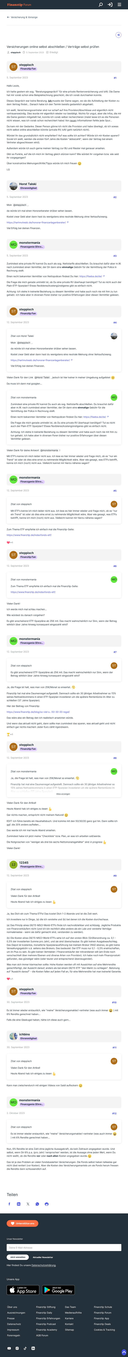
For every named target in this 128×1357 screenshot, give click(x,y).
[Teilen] (118, 35)
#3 (115, 255)
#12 (114, 1113)
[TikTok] (25, 1348)
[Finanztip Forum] (19, 5)
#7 (115, 652)
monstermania (50, 450)
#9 (115, 875)
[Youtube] (9, 1348)
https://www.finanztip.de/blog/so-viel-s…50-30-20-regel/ (38, 711)
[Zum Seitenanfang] (124, 1352)
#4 (115, 322)
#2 (115, 197)
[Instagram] (17, 1348)
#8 (115, 758)
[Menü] (119, 5)
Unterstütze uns (25, 1223)
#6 (115, 566)
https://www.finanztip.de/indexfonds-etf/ (29, 535)
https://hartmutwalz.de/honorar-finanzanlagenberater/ (36, 222)
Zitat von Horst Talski (22, 335)
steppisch (15, 52)
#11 (114, 1047)
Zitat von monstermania (23, 397)
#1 (115, 77)
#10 (114, 1002)
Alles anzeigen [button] (63, 794)
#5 (115, 490)
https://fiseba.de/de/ (90, 276)
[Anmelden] (110, 4)
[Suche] (101, 5)
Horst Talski (43, 377)
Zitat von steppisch (21, 504)
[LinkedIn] (33, 1348)
